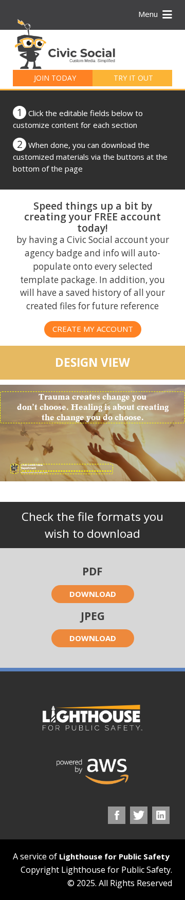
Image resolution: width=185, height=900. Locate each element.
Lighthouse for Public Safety (114, 856)
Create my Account (92, 329)
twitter (138, 815)
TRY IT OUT (133, 78)
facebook (116, 815)
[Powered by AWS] (92, 771)
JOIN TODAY (55, 78)
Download (92, 594)
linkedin (161, 815)
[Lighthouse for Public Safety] (92, 718)
